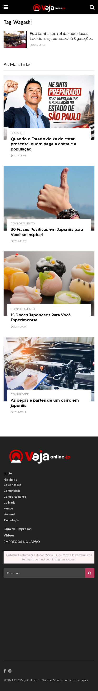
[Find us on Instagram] (10, 671)
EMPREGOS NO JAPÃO (22, 542)
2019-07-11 (19, 412)
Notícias (10, 479)
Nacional (9, 514)
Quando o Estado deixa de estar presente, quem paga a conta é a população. (43, 144)
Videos (9, 535)
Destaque (17, 133)
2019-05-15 (38, 44)
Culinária (9, 502)
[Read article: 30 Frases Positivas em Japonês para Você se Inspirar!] (49, 198)
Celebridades (12, 484)
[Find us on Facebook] (5, 671)
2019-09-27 (19, 326)
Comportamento (23, 223)
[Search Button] (92, 7)
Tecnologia (11, 520)
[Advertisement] (49, 614)
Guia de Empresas (18, 529)
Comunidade (20, 394)
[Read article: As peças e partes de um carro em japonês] (49, 369)
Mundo (8, 508)
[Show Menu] (6, 7)
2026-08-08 (19, 155)
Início (8, 473)
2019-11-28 (19, 241)
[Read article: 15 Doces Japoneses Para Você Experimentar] (49, 283)
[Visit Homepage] (49, 7)
